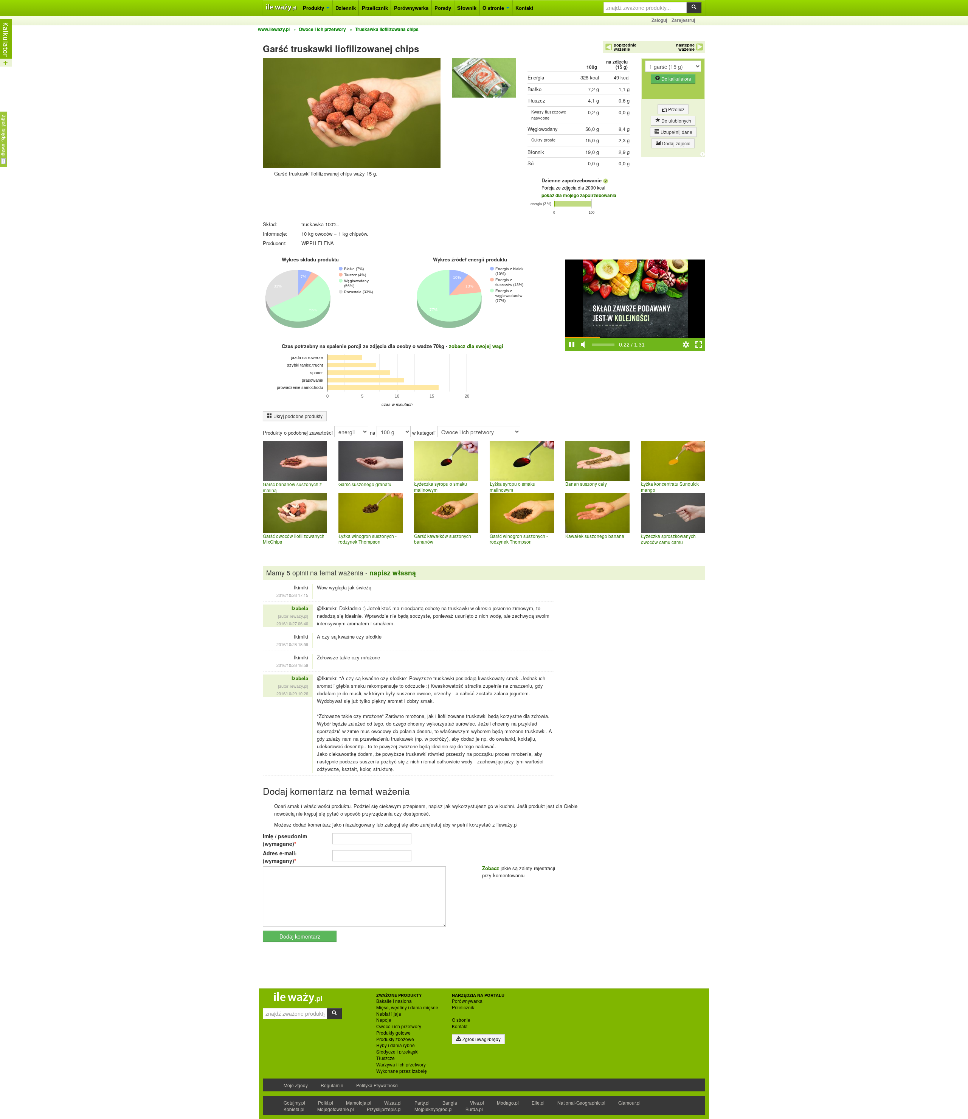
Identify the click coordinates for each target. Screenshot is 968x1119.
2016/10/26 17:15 (292, 595)
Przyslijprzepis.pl (384, 1109)
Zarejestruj (683, 20)
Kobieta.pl (294, 1109)
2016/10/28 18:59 (292, 644)
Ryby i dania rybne (395, 1045)
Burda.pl (474, 1109)
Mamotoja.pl (358, 1102)
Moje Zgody (296, 1085)
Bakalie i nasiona (394, 1001)
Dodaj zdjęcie (675, 143)
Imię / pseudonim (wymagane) (285, 839)
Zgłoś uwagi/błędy (481, 1039)
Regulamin (332, 1085)
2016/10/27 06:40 (292, 623)
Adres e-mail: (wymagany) (280, 856)
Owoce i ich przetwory (398, 1026)
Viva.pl (477, 1102)
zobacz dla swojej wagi (476, 346)
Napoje (383, 1020)
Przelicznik (375, 7)
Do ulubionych (675, 120)
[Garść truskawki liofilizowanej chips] (484, 79)
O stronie (494, 7)
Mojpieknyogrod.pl (433, 1109)
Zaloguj (659, 20)
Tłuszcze (385, 1058)
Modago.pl (508, 1102)
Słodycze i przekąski (397, 1052)
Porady (442, 7)
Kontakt (524, 7)
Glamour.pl (629, 1102)
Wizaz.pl (393, 1102)
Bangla (449, 1102)
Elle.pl (538, 1102)
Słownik (466, 7)
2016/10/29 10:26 (292, 693)
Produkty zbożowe (395, 1039)
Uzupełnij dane (675, 132)
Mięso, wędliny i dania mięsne (407, 1007)
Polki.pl (325, 1102)
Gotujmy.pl (294, 1102)
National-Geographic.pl (581, 1102)
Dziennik (345, 7)
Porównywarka (411, 7)
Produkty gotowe (393, 1033)
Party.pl (422, 1102)
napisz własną (392, 572)
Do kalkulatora (675, 78)
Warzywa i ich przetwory (401, 1064)
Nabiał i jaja (388, 1014)
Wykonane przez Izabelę (401, 1071)
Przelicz (675, 109)
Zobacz (490, 868)
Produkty (314, 7)
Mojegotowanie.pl (335, 1109)
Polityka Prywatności (377, 1085)
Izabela (300, 608)
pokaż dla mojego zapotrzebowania (578, 195)
